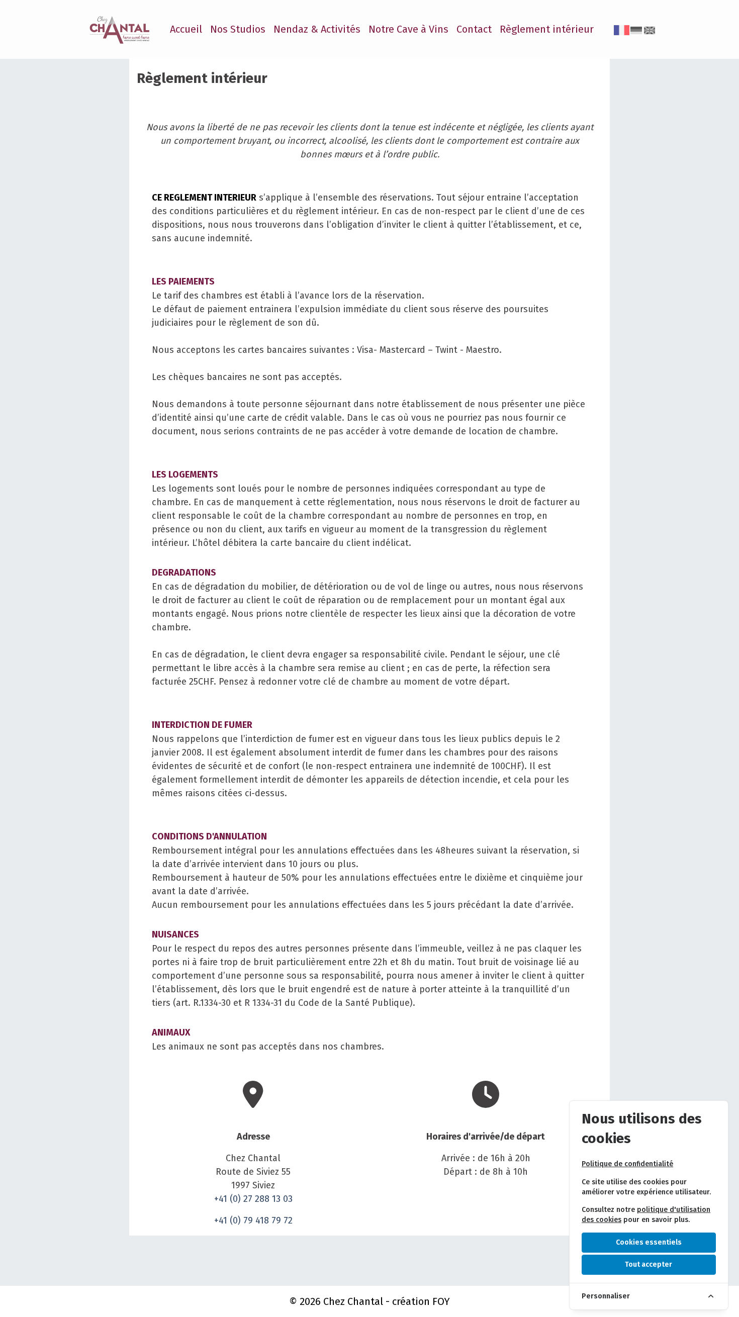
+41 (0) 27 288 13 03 (253, 1198)
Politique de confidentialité (627, 1164)
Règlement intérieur (547, 29)
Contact (474, 29)
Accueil (186, 29)
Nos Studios (237, 29)
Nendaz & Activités (316, 29)
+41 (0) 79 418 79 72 (253, 1220)
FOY (441, 1301)
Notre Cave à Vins (408, 29)
